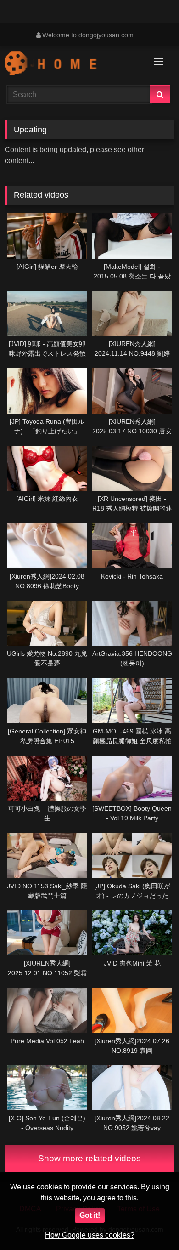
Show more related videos (89, 1158)
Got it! (89, 1215)
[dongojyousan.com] (73, 64)
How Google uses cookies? (89, 1235)
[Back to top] (150, 1223)
